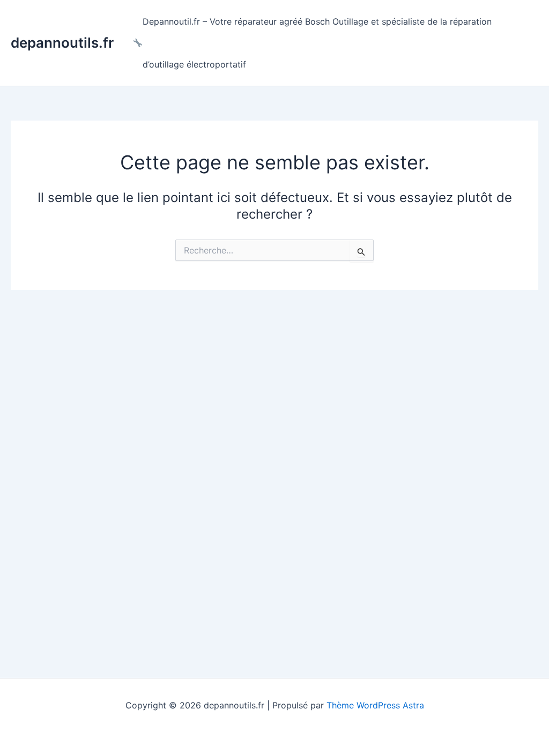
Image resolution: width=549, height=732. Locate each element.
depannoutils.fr (62, 42)
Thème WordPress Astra (375, 705)
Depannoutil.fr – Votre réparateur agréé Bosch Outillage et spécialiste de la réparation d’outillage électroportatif (317, 43)
